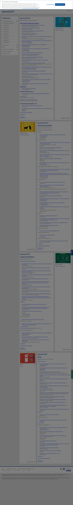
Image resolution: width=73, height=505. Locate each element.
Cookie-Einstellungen (50, 4)
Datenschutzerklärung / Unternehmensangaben (30, 8)
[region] (36, 4)
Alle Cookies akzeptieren (60, 4)
